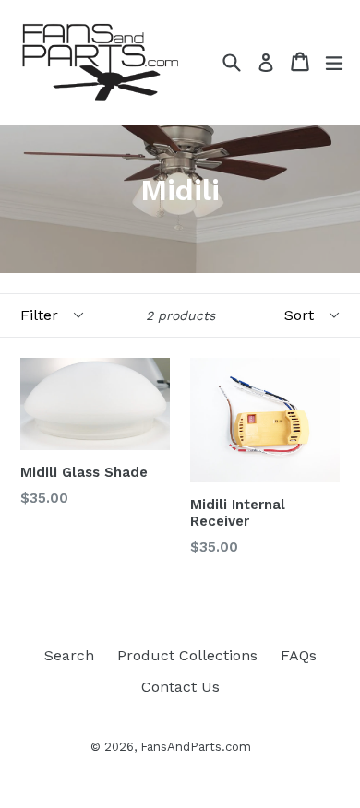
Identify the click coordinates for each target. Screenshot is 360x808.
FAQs (299, 655)
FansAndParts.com (195, 747)
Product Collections (187, 655)
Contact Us (180, 686)
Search (69, 655)
